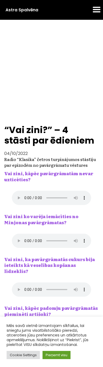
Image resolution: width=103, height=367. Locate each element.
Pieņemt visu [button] (56, 355)
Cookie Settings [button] (23, 355)
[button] (96, 10)
